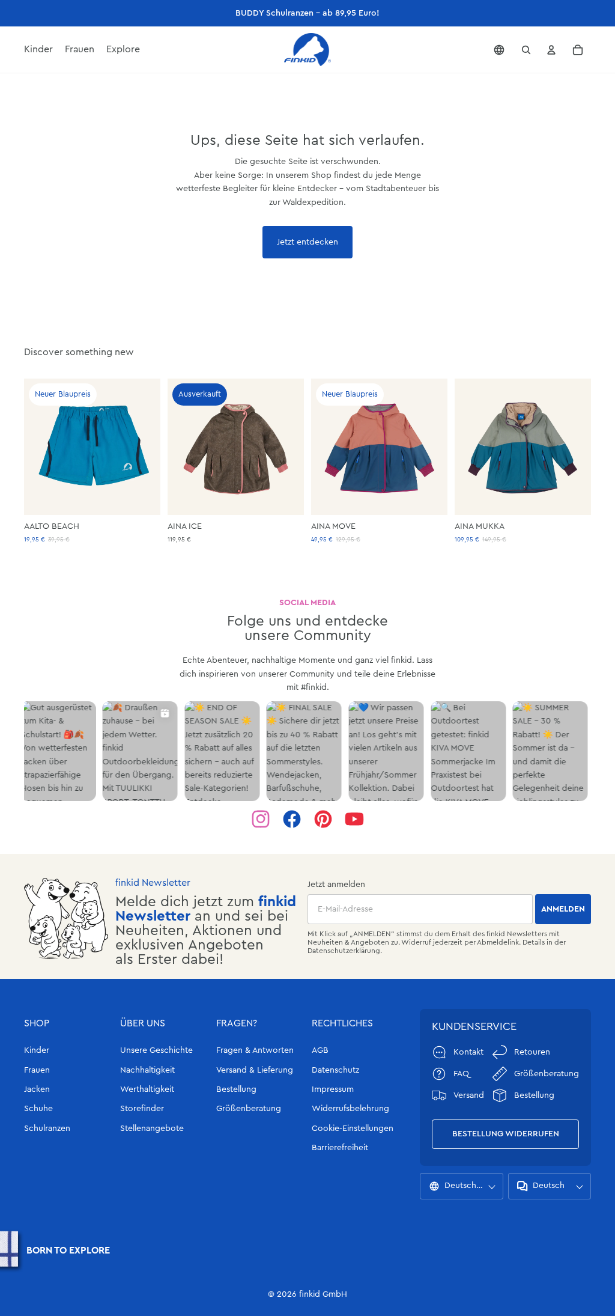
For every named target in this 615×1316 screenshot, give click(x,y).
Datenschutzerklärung (344, 950)
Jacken (37, 1089)
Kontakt (468, 1052)
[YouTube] (354, 819)
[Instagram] (260, 819)
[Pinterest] (323, 819)
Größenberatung (248, 1108)
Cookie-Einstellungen (352, 1128)
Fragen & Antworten (255, 1050)
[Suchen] (526, 50)
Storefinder (142, 1108)
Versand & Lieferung (254, 1070)
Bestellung (236, 1089)
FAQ (461, 1074)
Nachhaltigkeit (147, 1070)
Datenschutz (335, 1070)
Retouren (532, 1052)
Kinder (36, 1050)
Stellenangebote (152, 1128)
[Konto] (551, 50)
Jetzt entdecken (307, 242)
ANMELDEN (563, 909)
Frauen (37, 1070)
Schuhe (38, 1108)
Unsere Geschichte (156, 1050)
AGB (320, 1050)
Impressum (333, 1089)
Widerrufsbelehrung (350, 1108)
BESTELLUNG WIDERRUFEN (505, 1134)
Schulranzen (47, 1128)
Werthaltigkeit (147, 1089)
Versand (468, 1095)
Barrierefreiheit (340, 1148)
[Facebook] (292, 819)
